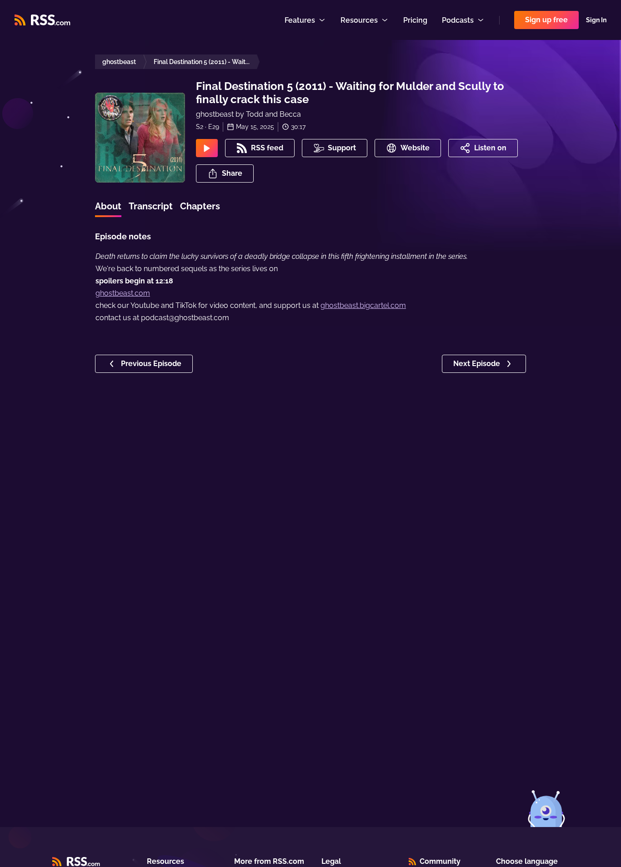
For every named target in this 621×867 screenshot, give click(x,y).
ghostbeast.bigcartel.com (363, 305)
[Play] (207, 148)
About (108, 206)
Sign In (596, 20)
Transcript (151, 206)
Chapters (200, 206)
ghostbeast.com (122, 293)
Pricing (415, 20)
